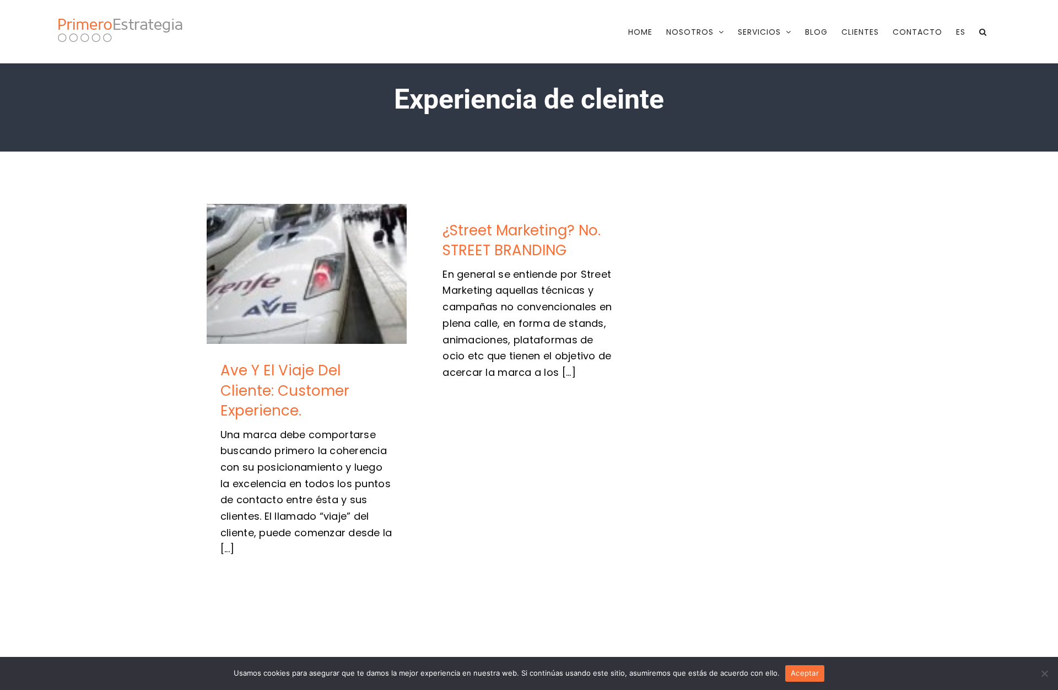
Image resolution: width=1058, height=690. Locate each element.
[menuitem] (960, 31)
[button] (983, 31)
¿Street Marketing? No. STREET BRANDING (521, 240)
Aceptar (805, 673)
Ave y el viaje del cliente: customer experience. (306, 274)
